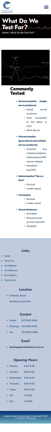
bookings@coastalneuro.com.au (27, 347)
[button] (46, 7)
